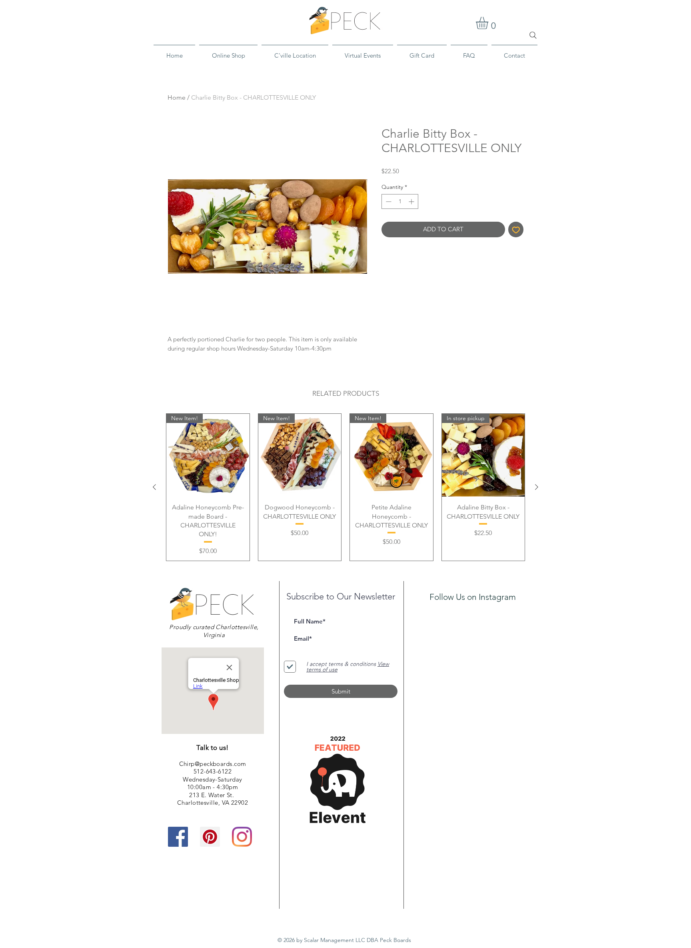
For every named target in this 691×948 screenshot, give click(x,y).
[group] (345, 487)
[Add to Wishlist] (516, 229)
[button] (489, 23)
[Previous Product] (154, 487)
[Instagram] (242, 837)
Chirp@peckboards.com (212, 764)
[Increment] (412, 201)
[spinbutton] (400, 201)
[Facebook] (178, 837)
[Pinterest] (210, 837)
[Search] (533, 35)
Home (177, 97)
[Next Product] (536, 487)
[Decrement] (388, 201)
